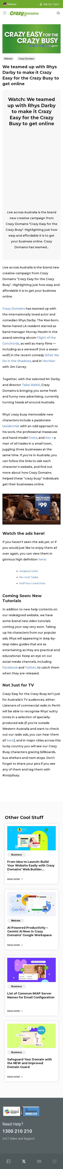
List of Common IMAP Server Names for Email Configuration (30, 995)
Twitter (30, 667)
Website (8, 58)
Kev (48, 438)
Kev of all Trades (28, 577)
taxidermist (10, 426)
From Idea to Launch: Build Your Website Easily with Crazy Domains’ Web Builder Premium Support (31, 867)
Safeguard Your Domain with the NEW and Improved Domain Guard (29, 1063)
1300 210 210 (17, 1131)
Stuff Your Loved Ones (32, 583)
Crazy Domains (26, 58)
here (42, 559)
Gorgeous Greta (28, 571)
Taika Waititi (31, 385)
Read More (13, 879)
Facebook (10, 667)
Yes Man (48, 361)
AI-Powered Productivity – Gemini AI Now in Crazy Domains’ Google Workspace (29, 931)
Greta (33, 438)
